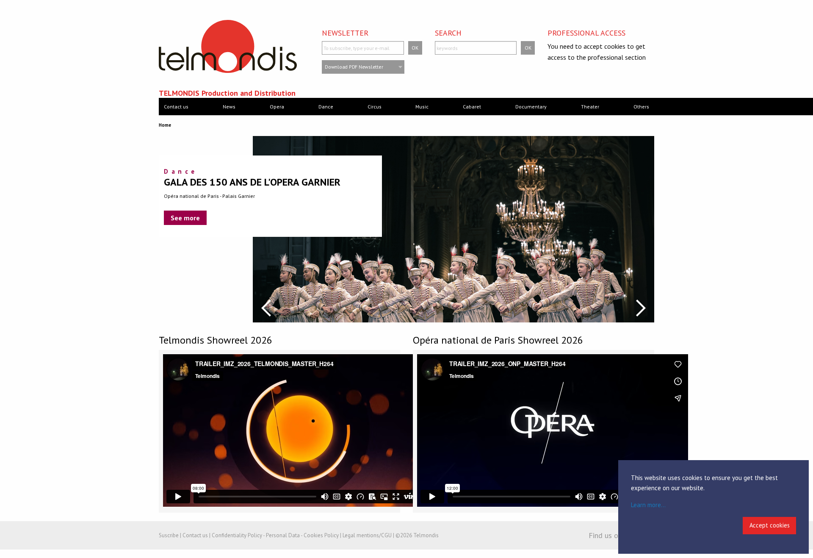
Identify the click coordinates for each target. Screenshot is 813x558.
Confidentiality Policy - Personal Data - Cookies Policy (275, 535)
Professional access (586, 33)
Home (165, 125)
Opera (277, 106)
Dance (325, 106)
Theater (590, 106)
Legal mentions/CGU (367, 535)
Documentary (531, 106)
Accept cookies (769, 525)
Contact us (176, 106)
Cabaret (472, 106)
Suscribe (169, 535)
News (229, 106)
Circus (375, 106)
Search (448, 33)
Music (422, 106)
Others (641, 106)
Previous (266, 308)
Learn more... (648, 505)
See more (185, 218)
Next (641, 308)
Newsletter (345, 33)
